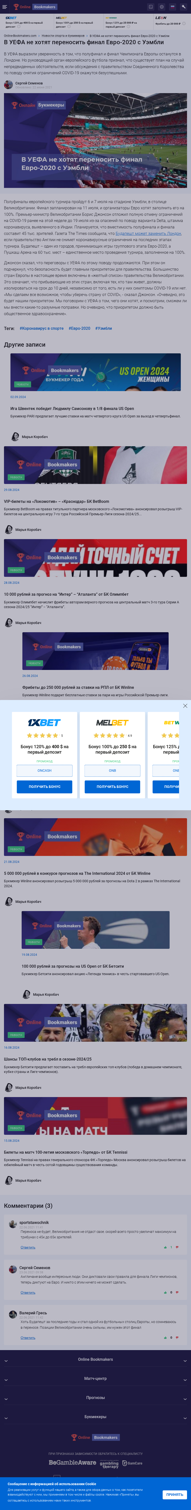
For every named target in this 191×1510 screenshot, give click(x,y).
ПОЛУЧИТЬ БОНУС (44, 787)
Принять (174, 1495)
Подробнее (102, 1500)
